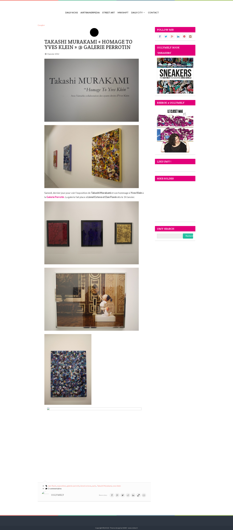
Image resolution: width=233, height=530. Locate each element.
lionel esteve (85, 486)
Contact (153, 12)
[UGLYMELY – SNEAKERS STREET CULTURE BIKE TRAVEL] (50, 11)
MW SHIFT (123, 12)
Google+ (41, 25)
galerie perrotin (73, 486)
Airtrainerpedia (90, 12)
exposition (61, 486)
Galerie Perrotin (55, 197)
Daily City (137, 12)
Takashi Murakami (104, 486)
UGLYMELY (57, 494)
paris (94, 486)
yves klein (117, 486)
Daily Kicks (71, 12)
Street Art (108, 12)
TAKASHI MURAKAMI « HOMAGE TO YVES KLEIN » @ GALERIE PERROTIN (88, 44)
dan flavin (52, 486)
